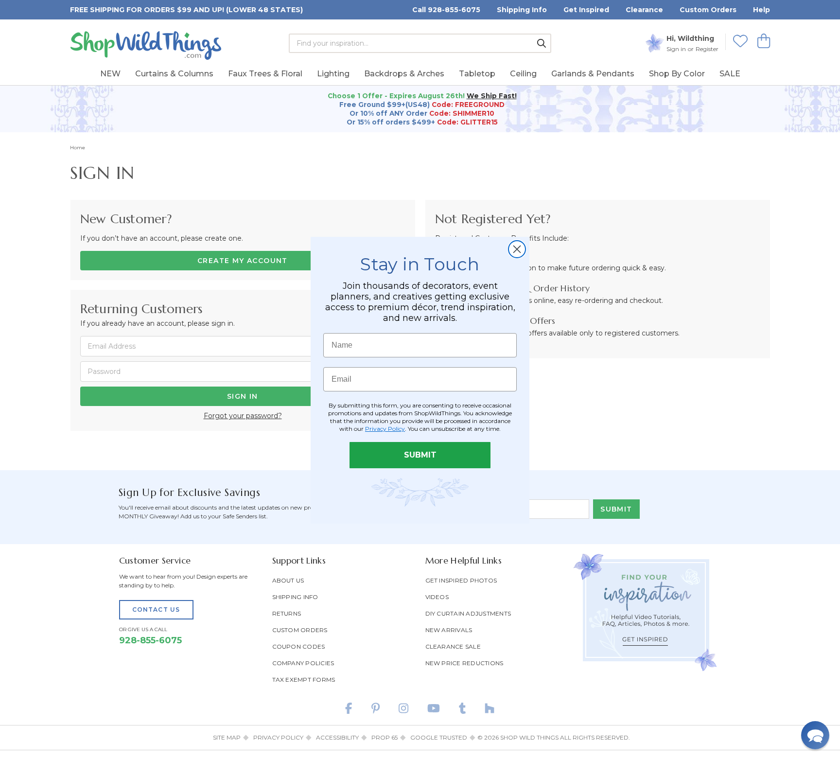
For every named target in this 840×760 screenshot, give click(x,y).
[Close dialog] (516, 249)
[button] (815, 735)
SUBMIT (420, 455)
